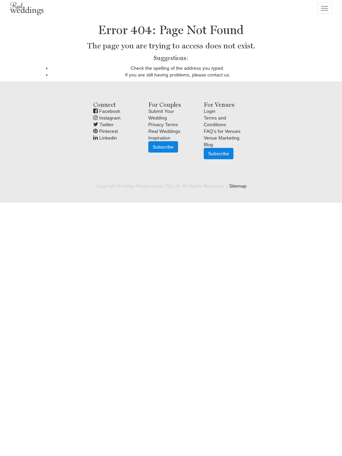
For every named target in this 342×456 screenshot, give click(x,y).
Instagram (109, 118)
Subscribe (163, 147)
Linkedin (107, 138)
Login (209, 111)
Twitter (106, 124)
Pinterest (108, 131)
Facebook (109, 111)
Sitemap (237, 186)
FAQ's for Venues (222, 131)
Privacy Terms (163, 124)
